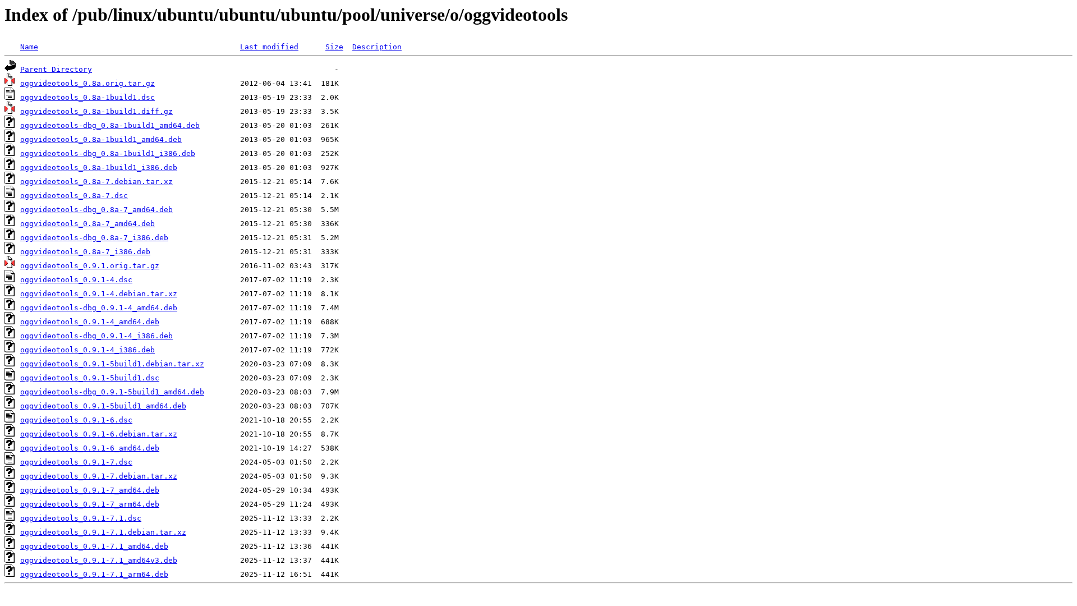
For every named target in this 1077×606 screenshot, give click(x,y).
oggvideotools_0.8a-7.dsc (74, 195)
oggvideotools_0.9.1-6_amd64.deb (89, 448)
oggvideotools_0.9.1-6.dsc (76, 420)
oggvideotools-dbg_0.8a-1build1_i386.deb (107, 153)
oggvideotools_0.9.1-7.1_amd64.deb (94, 546)
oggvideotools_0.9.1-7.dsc (76, 462)
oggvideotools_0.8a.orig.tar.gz (87, 83)
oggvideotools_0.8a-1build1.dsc (87, 97)
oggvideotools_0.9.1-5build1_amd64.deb (103, 406)
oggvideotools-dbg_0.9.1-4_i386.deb (96, 336)
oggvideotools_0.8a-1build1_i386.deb (98, 167)
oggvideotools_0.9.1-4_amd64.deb (89, 322)
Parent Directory (56, 69)
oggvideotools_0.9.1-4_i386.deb (87, 350)
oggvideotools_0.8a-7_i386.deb (85, 251)
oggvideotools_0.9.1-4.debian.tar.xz (98, 294)
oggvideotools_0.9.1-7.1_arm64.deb (94, 574)
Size (334, 47)
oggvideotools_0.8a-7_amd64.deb (87, 223)
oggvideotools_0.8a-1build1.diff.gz (96, 111)
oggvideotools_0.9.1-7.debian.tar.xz (98, 476)
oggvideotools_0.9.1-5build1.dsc (89, 378)
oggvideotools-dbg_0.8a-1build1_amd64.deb (110, 125)
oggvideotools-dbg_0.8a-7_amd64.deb (96, 209)
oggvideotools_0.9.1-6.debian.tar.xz (98, 434)
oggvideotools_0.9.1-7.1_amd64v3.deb (98, 560)
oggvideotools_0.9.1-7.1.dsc (80, 518)
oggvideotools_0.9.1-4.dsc (76, 280)
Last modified (269, 47)
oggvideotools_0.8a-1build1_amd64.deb (101, 139)
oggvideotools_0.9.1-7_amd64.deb (89, 490)
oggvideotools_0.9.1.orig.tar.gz (89, 265)
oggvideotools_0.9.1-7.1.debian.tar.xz (103, 532)
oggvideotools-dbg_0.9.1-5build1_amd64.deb (112, 392)
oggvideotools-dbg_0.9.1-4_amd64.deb (98, 308)
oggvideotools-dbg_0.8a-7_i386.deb (94, 237)
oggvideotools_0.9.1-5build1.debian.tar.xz (112, 364)
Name (29, 47)
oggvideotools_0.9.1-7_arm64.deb (89, 504)
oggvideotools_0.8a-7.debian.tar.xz (96, 181)
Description (377, 47)
